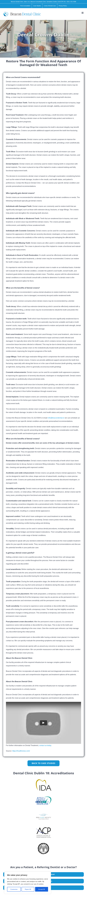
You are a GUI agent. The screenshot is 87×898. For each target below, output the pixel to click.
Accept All (41, 889)
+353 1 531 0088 (71, 1)
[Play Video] (43, 722)
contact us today (45, 745)
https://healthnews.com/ (21, 751)
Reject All (28, 889)
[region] (27, 883)
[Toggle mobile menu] (83, 13)
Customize (14, 889)
